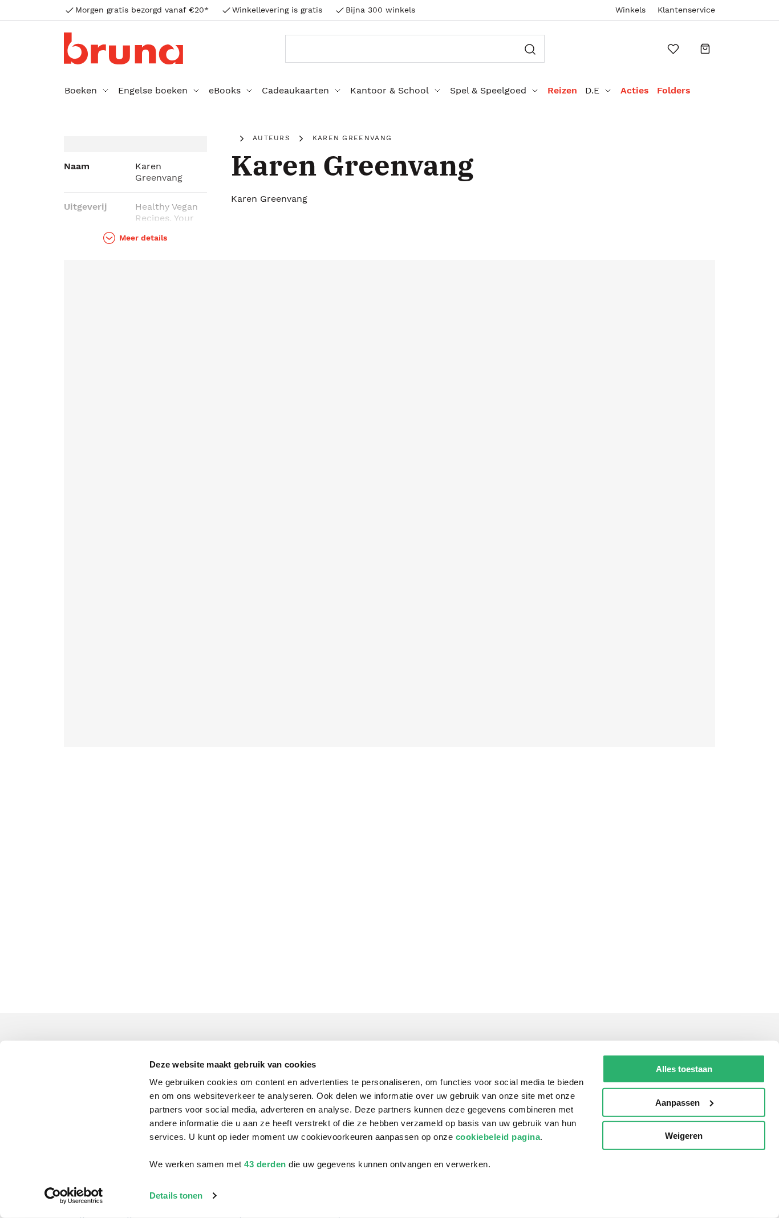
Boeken (80, 90)
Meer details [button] (143, 237)
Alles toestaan (684, 1069)
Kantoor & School (389, 90)
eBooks (225, 90)
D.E (592, 90)
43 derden (265, 1164)
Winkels (630, 9)
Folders (674, 90)
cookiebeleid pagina (498, 1137)
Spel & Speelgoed (488, 90)
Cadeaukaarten (295, 90)
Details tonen (175, 1195)
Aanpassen (677, 1102)
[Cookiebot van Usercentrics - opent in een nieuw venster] (74, 1195)
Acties (634, 90)
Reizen (562, 90)
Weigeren (684, 1135)
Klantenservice (686, 9)
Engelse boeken (153, 90)
